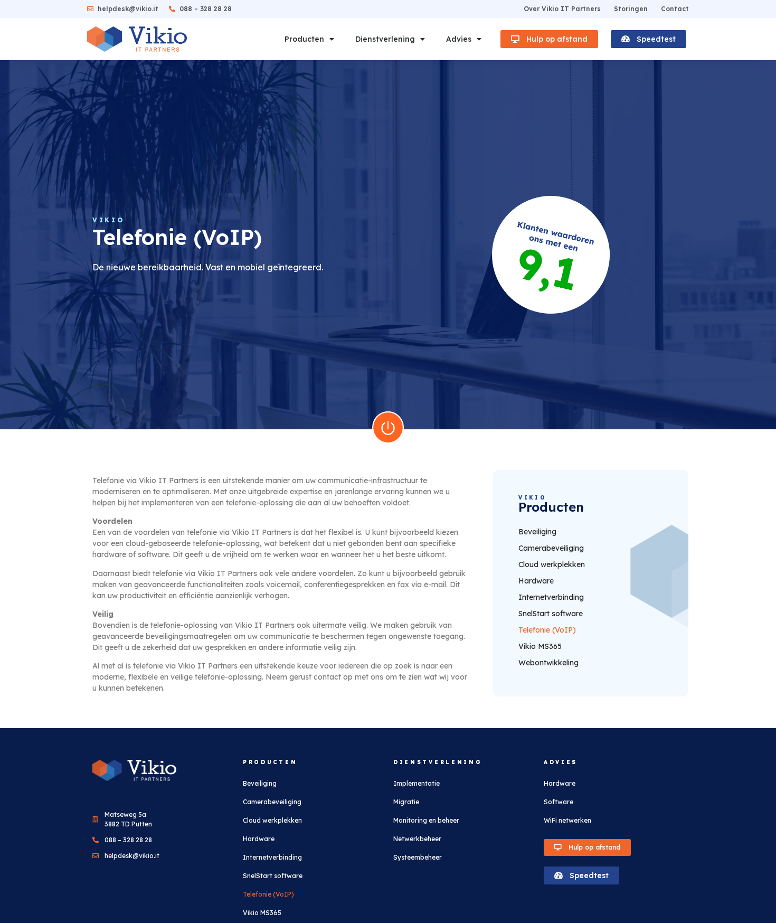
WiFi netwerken (567, 820)
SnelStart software (550, 613)
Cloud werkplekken (551, 564)
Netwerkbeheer (417, 839)
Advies (458, 39)
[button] (549, 39)
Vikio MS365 (540, 646)
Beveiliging (537, 531)
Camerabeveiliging (551, 548)
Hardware (536, 581)
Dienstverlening (385, 39)
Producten (304, 39)
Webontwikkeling (548, 662)
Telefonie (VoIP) (547, 630)
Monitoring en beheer (426, 820)
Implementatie (416, 783)
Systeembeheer (417, 857)
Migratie (406, 802)
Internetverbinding (551, 597)
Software (558, 802)
